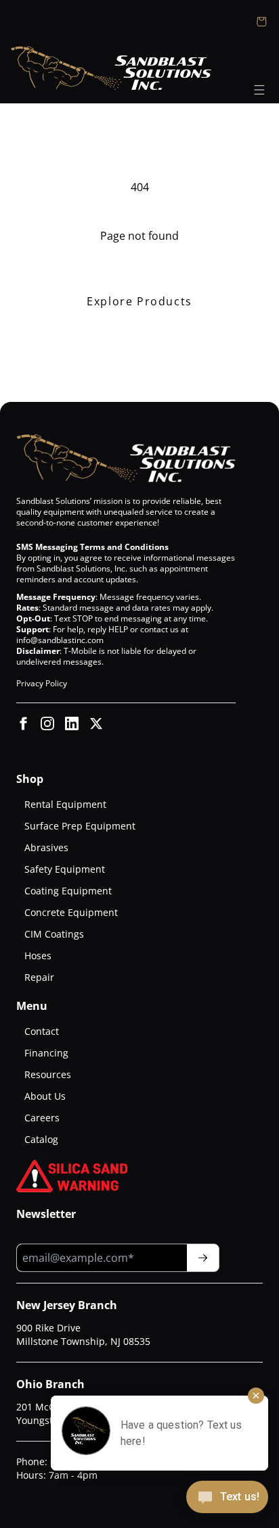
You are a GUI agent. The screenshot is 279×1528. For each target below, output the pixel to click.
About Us (45, 1096)
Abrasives (46, 847)
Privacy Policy (41, 683)
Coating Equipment (68, 890)
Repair (39, 977)
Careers (42, 1117)
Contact (41, 1031)
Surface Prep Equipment (79, 825)
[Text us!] (227, 1498)
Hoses (37, 955)
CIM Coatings (54, 933)
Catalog (41, 1139)
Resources (47, 1074)
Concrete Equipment (71, 912)
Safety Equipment (64, 869)
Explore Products (139, 301)
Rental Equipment (65, 804)
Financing (46, 1052)
